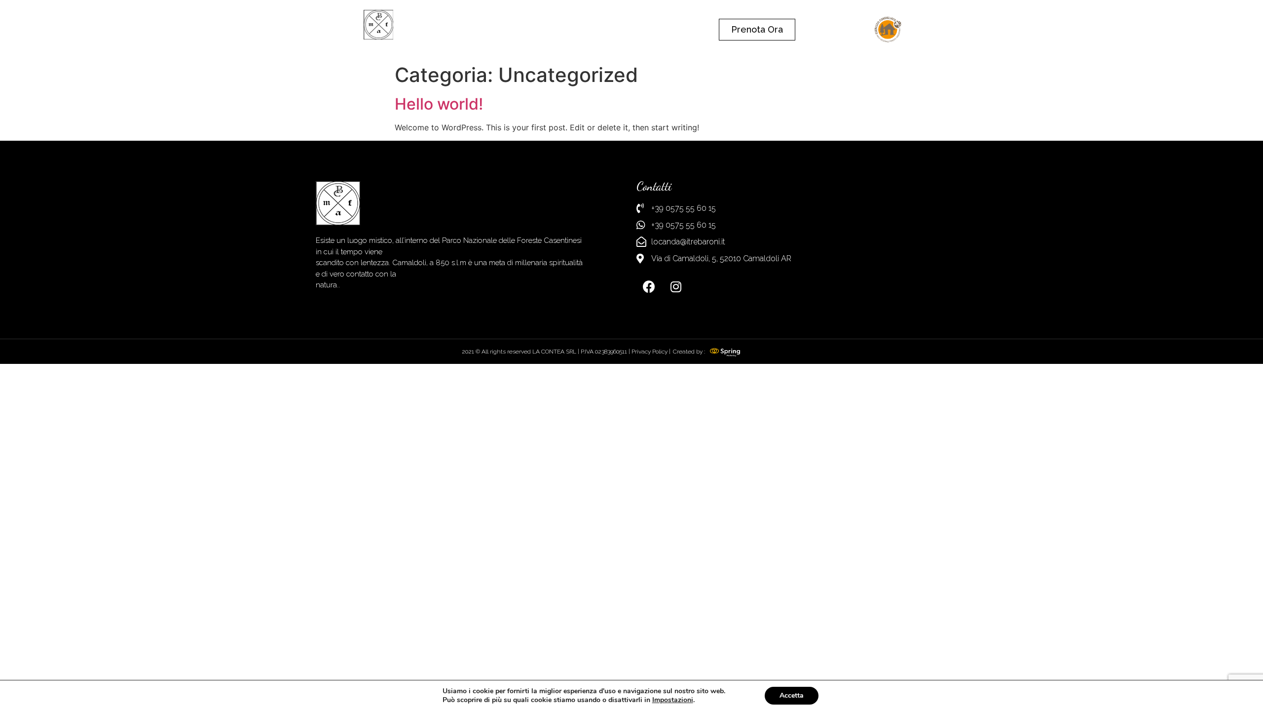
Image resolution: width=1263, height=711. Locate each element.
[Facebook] (648, 287)
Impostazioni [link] (672, 700)
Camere (591, 29)
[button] (757, 29)
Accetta (792, 695)
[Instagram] (676, 287)
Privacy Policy (650, 351)
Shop (688, 29)
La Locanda (532, 29)
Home (477, 29)
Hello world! (439, 104)
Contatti (642, 29)
